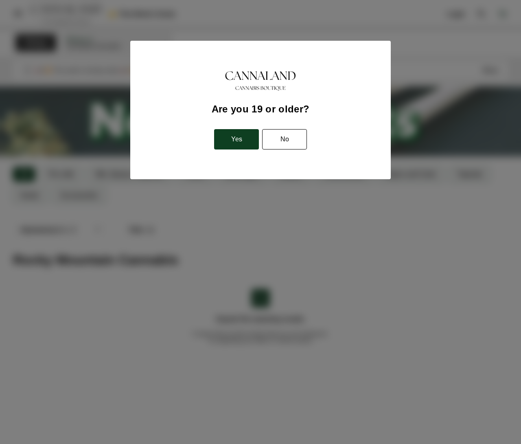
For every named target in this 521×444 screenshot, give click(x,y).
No (284, 139)
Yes (236, 139)
